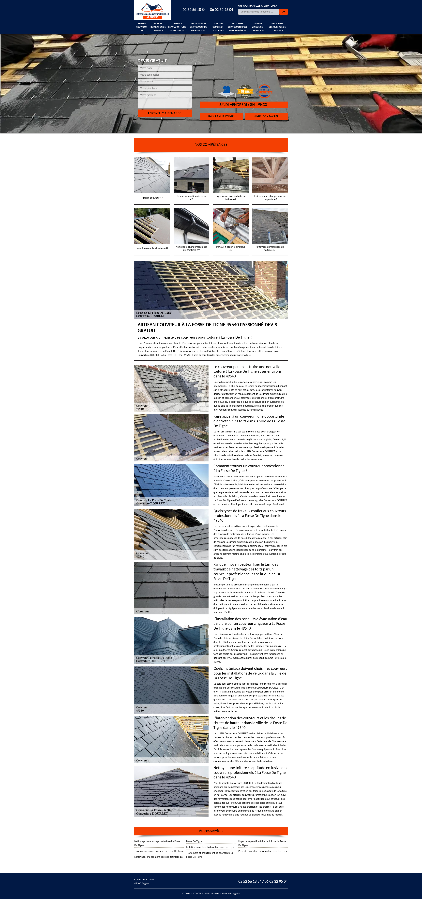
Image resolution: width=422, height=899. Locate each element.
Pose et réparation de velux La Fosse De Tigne (262, 851)
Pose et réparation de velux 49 (158, 27)
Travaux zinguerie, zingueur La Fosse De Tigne (159, 851)
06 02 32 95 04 (221, 10)
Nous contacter (266, 116)
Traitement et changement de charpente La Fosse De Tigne (209, 855)
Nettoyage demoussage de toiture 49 (277, 27)
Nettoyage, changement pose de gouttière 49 (237, 27)
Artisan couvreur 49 (141, 27)
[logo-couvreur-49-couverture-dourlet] (152, 10)
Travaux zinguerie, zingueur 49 (257, 27)
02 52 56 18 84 (194, 10)
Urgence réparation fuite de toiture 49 (177, 27)
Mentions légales (231, 893)
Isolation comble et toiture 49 (218, 27)
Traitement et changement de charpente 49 (198, 27)
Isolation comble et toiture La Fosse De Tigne (210, 847)
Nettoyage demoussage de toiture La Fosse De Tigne (157, 843)
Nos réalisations (221, 116)
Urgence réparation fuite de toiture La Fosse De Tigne (262, 843)
